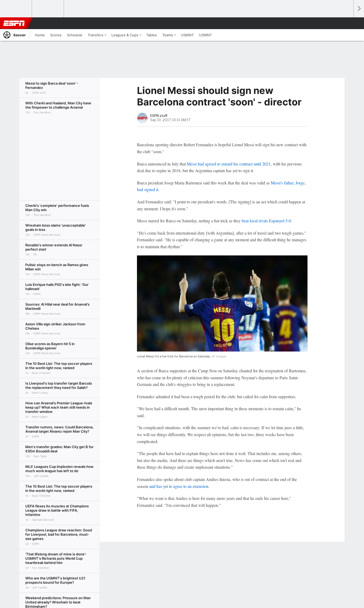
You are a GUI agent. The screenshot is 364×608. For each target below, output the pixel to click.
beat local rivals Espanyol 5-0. (267, 220)
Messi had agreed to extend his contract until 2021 (229, 164)
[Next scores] (358, 8)
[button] (347, 23)
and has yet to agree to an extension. (179, 486)
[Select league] (16, 9)
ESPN (14, 23)
